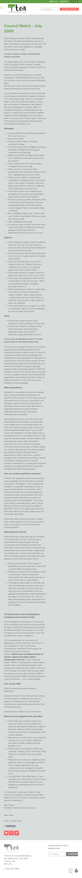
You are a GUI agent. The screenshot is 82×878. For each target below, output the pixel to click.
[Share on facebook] (11, 833)
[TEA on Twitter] (76, 1)
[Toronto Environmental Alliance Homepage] (17, 8)
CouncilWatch (11, 826)
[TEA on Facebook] (72, 1)
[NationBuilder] (76, 865)
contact (64, 1)
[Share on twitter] (16, 833)
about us (53, 1)
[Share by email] (6, 833)
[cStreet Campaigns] (71, 865)
